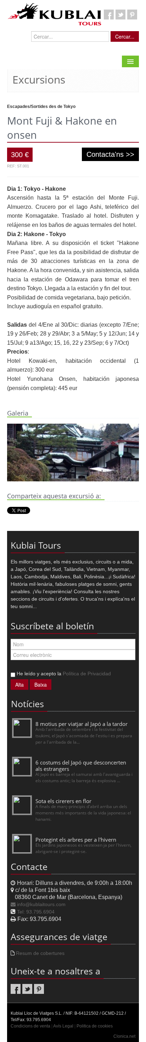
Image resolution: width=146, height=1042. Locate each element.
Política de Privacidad (87, 673)
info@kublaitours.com (41, 904)
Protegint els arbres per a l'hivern (75, 839)
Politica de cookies (95, 1026)
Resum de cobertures (40, 953)
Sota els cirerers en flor (63, 801)
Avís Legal (63, 1026)
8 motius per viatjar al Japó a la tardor (81, 723)
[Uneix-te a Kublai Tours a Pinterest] (132, 14)
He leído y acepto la (63, 673)
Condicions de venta (30, 1026)
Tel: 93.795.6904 (36, 912)
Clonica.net (124, 1036)
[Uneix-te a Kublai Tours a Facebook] (109, 14)
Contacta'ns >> (110, 154)
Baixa (40, 684)
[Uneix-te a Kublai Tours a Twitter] (120, 14)
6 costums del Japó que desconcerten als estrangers (80, 765)
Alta (19, 684)
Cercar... (124, 36)
